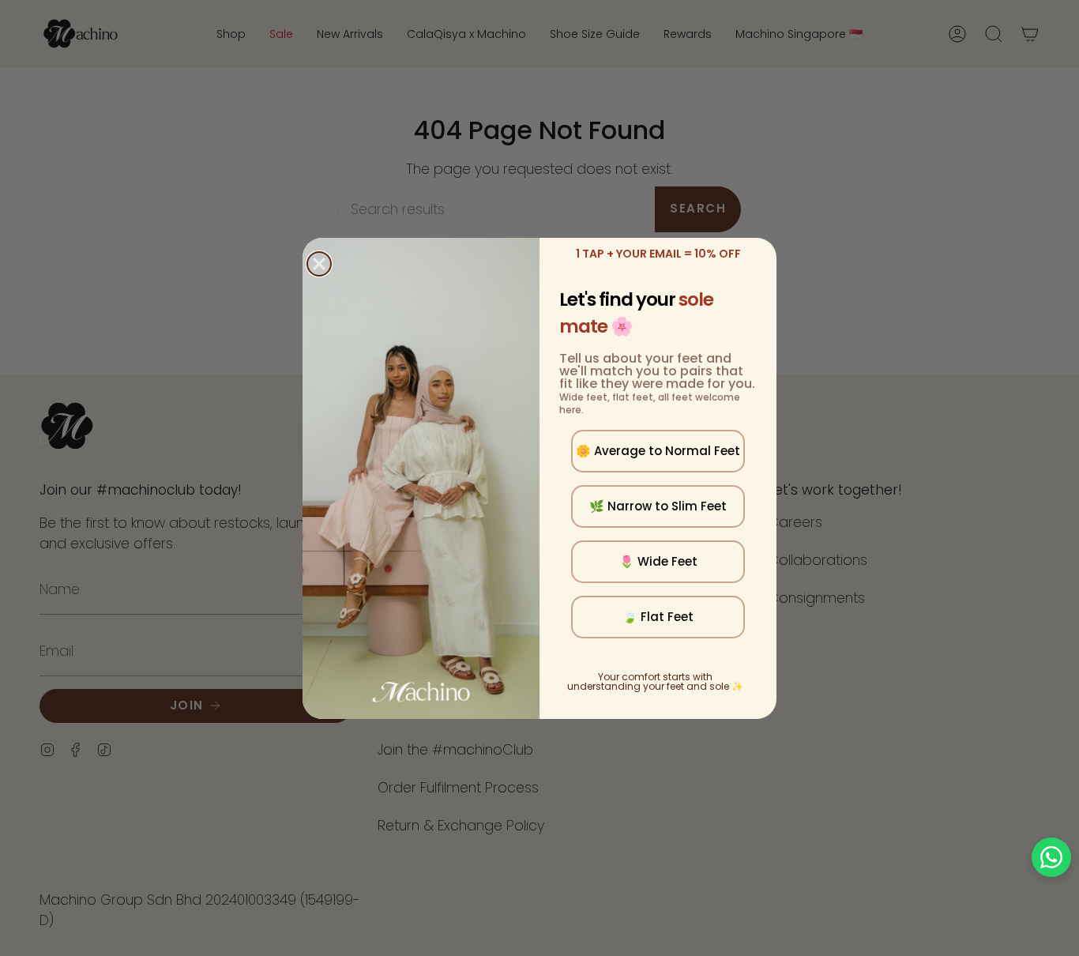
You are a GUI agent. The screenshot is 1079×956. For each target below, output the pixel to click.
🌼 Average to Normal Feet (658, 450)
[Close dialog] (319, 264)
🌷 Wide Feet (658, 561)
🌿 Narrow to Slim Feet (658, 506)
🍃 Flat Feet (658, 616)
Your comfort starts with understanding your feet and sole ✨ (655, 681)
